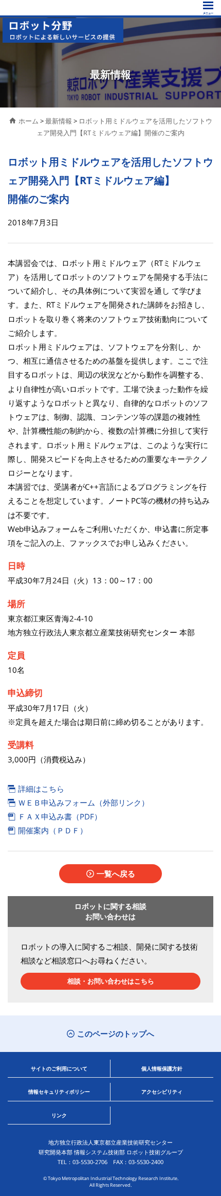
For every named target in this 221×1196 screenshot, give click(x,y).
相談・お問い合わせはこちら (110, 981)
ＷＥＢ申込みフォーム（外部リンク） (83, 802)
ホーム (29, 121)
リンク (59, 1115)
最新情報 (58, 121)
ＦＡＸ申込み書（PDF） (60, 816)
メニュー (208, 8)
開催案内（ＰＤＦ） (52, 830)
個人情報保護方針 (161, 1068)
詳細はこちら (41, 788)
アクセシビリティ (161, 1091)
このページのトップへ (115, 1033)
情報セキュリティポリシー (59, 1091)
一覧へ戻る (116, 873)
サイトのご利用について (59, 1068)
